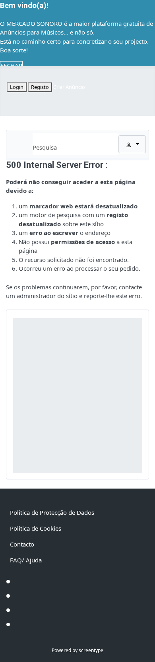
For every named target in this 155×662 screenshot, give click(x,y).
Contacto (22, 544)
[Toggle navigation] (21, 144)
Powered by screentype (77, 650)
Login (16, 86)
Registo (40, 86)
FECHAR (11, 65)
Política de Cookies (35, 528)
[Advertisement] (77, 395)
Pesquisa (45, 147)
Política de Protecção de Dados (52, 512)
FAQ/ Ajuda (26, 560)
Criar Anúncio (69, 86)
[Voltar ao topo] (145, 652)
